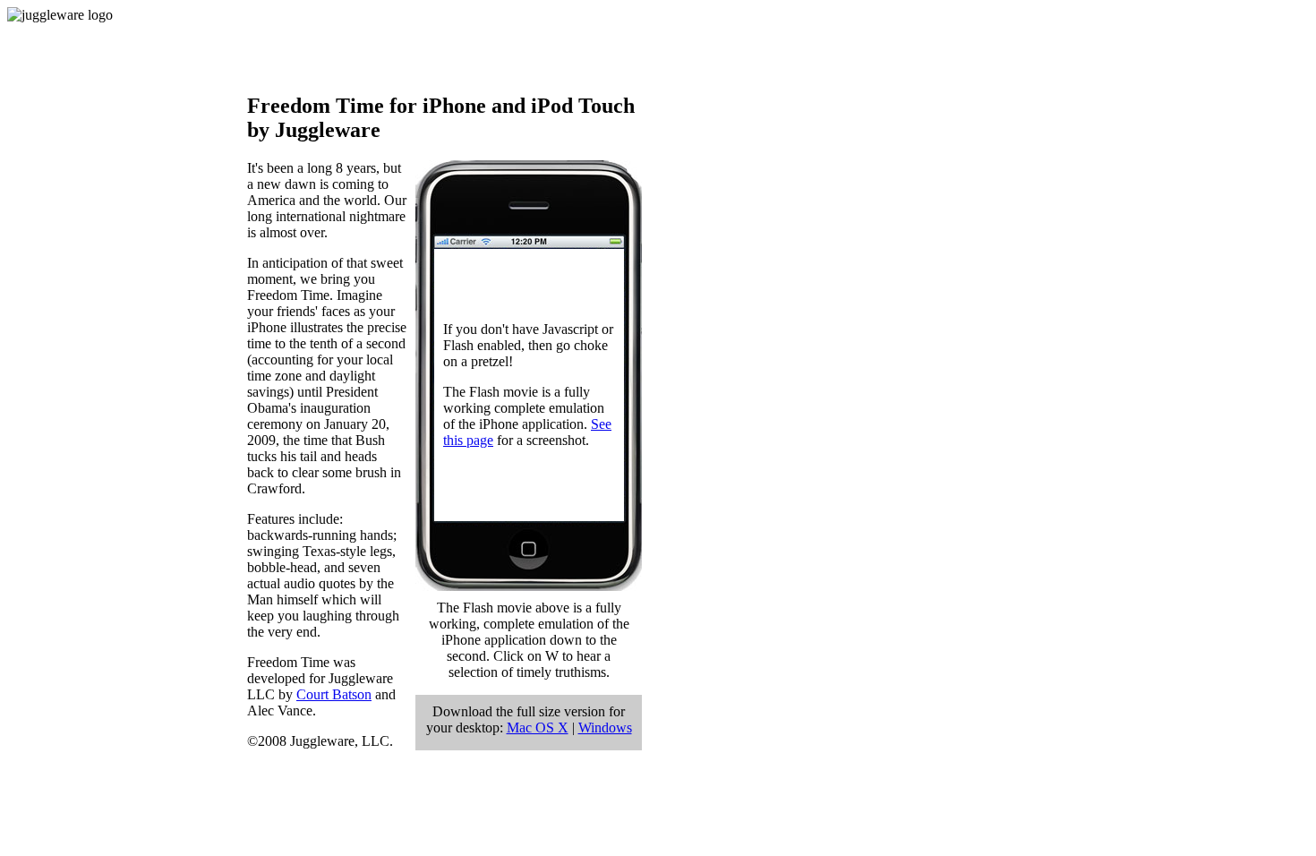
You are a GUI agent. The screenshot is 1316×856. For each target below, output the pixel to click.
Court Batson (334, 694)
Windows (605, 727)
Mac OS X (537, 727)
